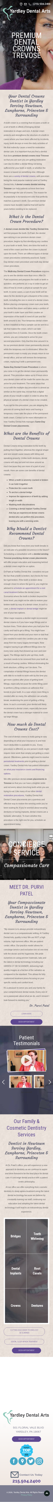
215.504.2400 (26, 1481)
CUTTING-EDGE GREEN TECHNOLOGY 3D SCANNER (24, 1331)
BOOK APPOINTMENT (26, 1350)
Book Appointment (26, 1022)
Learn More (26, 1014)
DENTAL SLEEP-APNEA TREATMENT (24, 1341)
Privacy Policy (26, 1495)
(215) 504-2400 (41, 4)
